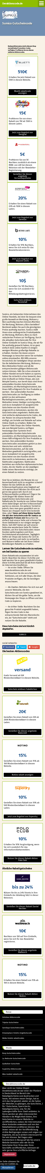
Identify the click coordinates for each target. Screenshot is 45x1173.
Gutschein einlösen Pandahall (22, 301)
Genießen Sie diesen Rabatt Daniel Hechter (22, 907)
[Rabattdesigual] (22, 104)
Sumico (22, 634)
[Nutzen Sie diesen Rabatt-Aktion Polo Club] (22, 830)
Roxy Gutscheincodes (11, 1053)
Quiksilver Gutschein (11, 1064)
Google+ (34, 647)
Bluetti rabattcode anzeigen (22, 92)
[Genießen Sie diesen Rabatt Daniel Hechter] (22, 878)
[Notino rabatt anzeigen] (22, 746)
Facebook (9, 647)
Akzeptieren (8, 1167)
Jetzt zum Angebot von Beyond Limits (22, 260)
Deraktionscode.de (12, 3)
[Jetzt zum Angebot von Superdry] (22, 788)
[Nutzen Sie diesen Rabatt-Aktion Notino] (22, 965)
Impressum (9, 1154)
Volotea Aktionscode (11, 1017)
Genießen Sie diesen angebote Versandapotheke (22, 176)
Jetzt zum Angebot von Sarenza (22, 218)
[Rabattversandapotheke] (22, 145)
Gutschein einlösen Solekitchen (22, 689)
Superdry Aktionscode (11, 1069)
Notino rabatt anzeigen (22, 775)
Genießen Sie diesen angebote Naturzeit (22, 732)
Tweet (22, 647)
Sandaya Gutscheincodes (13, 1028)
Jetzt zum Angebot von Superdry (23, 816)
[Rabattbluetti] (22, 63)
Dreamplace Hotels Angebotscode (17, 1033)
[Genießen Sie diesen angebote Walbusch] (22, 922)
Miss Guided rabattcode (12, 1074)
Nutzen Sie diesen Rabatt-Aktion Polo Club (23, 859)
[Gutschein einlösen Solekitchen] (22, 661)
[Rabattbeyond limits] (22, 230)
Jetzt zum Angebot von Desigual (22, 133)
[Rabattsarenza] (22, 189)
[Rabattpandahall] (22, 271)
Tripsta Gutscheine (10, 1022)
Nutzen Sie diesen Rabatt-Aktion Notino (23, 995)
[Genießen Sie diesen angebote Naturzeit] (22, 702)
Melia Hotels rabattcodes (13, 1038)
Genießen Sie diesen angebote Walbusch (22, 951)
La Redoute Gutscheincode (14, 1058)
